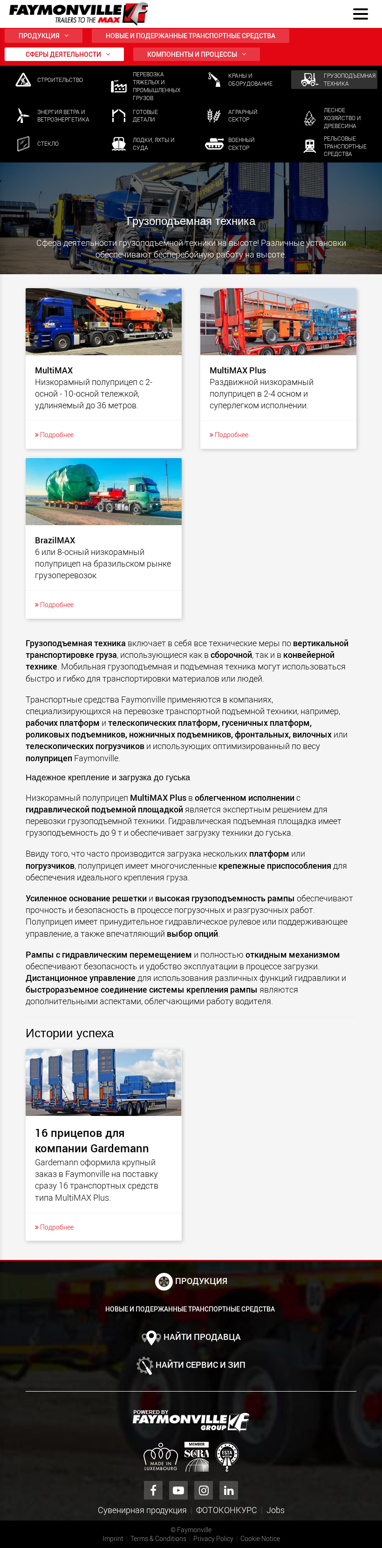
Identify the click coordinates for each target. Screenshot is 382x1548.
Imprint (112, 1538)
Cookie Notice (260, 1538)
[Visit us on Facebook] (153, 1490)
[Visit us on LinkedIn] (228, 1490)
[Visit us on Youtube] (178, 1490)
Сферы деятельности (63, 54)
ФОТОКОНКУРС (226, 1509)
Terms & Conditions (158, 1538)
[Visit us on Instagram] (203, 1490)
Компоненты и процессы (192, 54)
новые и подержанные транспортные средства (190, 35)
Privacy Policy (213, 1538)
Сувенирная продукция (142, 1509)
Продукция (39, 35)
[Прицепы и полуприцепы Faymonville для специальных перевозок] (191, 1421)
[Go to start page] (78, 14)
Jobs (275, 1509)
